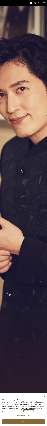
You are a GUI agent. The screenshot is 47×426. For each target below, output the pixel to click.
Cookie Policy (29, 411)
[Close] (44, 396)
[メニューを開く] (44, 3)
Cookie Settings (23, 415)
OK (23, 422)
